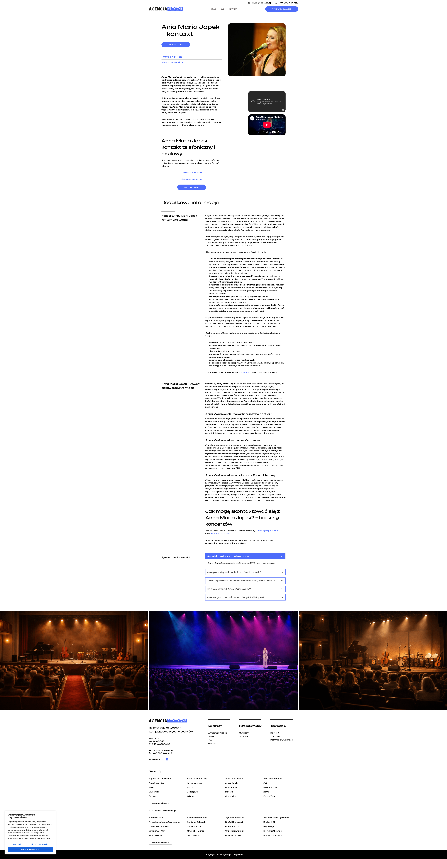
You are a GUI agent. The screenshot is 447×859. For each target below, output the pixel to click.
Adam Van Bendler (197, 818)
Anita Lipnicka (194, 783)
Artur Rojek (231, 783)
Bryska (152, 796)
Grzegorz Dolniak (234, 831)
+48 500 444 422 (288, 3)
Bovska (229, 792)
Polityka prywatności (281, 740)
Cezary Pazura (195, 826)
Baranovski (231, 787)
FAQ (222, 9)
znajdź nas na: (156, 759)
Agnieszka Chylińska (160, 778)
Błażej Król (192, 792)
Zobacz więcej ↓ (160, 803)
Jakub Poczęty (233, 835)
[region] (30, 832)
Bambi (190, 787)
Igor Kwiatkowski (272, 831)
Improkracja (155, 835)
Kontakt (233, 9)
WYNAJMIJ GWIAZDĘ (281, 9)
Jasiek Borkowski (272, 835)
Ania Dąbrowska (234, 778)
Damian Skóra (232, 826)
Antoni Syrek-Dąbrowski (276, 818)
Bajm (151, 787)
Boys (266, 792)
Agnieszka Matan (234, 818)
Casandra (230, 796)
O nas (213, 9)
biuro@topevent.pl (262, 3)
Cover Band (269, 796)
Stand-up (244, 736)
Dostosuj (16, 844)
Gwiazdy (244, 733)
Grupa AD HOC (157, 831)
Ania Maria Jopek (272, 778)
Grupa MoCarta (195, 831)
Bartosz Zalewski (196, 822)
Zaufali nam (276, 736)
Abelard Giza (156, 818)
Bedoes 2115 (270, 787)
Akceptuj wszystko (30, 849)
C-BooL (191, 796)
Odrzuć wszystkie (39, 844)
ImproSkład (193, 835)
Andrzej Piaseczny (197, 778)
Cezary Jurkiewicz (159, 826)
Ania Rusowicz (156, 783)
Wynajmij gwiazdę (217, 733)
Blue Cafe (154, 792)
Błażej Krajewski (234, 822)
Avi (265, 783)
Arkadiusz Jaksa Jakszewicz (164, 822)
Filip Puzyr (268, 826)
